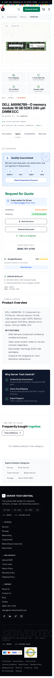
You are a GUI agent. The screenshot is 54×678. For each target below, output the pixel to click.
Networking (7, 535)
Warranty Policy (8, 573)
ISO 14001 (17, 510)
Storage (10, 478)
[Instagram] (21, 616)
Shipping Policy (8, 577)
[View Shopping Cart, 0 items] (43, 9)
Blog (4, 597)
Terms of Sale (30, 661)
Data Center (7, 548)
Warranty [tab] (42, 134)
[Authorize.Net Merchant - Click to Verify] (30, 652)
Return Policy (7, 568)
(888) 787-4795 (26, 249)
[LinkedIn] (10, 616)
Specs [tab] (17, 134)
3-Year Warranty (10, 148)
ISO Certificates (8, 671)
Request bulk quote (26, 229)
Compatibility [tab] (29, 134)
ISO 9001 (6, 510)
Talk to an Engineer (27, 236)
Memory (23, 17)
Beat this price (28, 221)
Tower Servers (13, 473)
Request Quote (31, 9)
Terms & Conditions (9, 664)
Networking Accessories (12, 544)
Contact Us (6, 593)
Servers (10, 467)
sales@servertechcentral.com (14, 610)
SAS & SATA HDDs (25, 478)
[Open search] (18, 9)
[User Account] (49, 9)
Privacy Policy (18, 661)
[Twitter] (16, 616)
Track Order (7, 564)
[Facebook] (4, 616)
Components (12, 17)
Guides (5, 602)
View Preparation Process (26, 180)
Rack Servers (23, 467)
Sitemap (19, 671)
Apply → (39, 125)
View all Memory (11, 433)
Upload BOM (7, 560)
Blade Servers (30, 473)
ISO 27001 (28, 510)
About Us (6, 589)
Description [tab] (7, 134)
